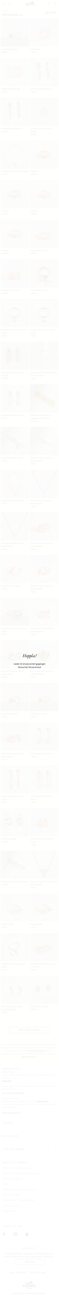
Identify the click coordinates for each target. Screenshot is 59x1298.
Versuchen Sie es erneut (29, 667)
